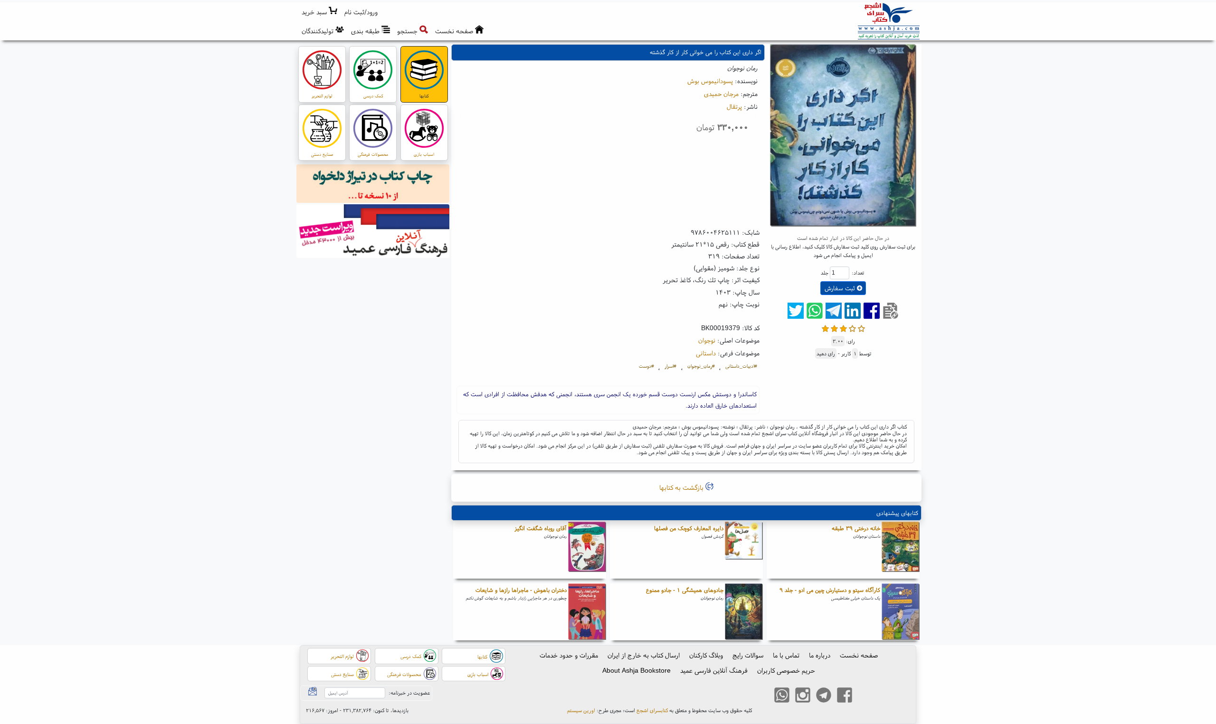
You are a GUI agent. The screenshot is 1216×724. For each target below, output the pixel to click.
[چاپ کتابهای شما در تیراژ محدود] (373, 185)
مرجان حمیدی (721, 93)
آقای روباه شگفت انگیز (540, 528)
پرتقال (734, 106)
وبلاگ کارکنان (706, 655)
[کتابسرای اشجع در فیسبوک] (844, 696)
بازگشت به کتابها (682, 487)
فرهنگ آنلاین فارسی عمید (714, 670)
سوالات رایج (747, 655)
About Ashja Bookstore (636, 670)
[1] (825, 327)
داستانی (706, 353)
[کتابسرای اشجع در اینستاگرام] (802, 696)
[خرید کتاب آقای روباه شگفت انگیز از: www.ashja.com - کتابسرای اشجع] (587, 550)
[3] (843, 327)
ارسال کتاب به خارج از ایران (644, 655)
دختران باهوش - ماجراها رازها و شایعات (521, 590)
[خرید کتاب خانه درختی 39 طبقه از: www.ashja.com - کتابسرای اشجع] (901, 550)
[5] (861, 327)
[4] (852, 327)
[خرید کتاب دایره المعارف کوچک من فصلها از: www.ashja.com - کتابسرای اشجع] (744, 550)
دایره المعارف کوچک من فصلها (688, 528)
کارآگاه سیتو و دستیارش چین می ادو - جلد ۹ (829, 590)
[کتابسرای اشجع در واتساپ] (781, 696)
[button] (361, 12)
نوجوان (706, 340)
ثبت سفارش (841, 288)
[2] (834, 327)
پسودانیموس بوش (710, 81)
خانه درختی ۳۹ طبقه (856, 528)
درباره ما (819, 655)
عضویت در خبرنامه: (409, 692)
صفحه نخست (859, 655)
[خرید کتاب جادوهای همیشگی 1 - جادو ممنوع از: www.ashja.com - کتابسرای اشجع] (744, 611)
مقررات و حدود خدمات (569, 655)
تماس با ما (786, 655)
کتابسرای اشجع (652, 710)
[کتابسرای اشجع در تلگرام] (823, 696)
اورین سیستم (581, 710)
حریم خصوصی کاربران (786, 670)
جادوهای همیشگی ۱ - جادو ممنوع (684, 590)
